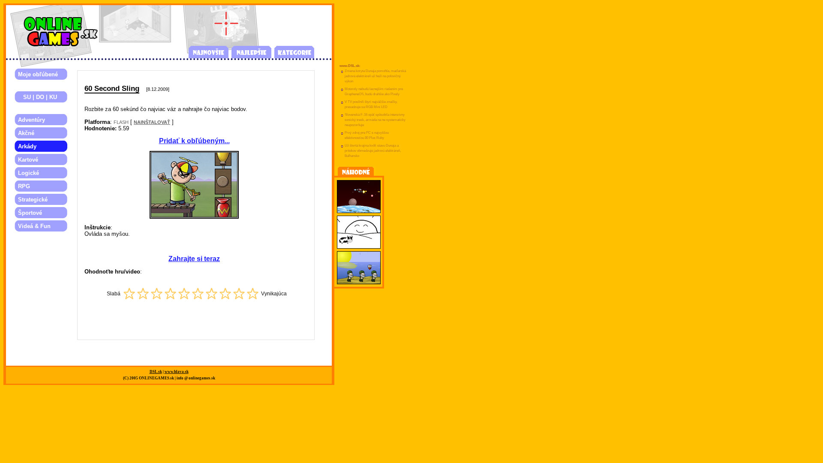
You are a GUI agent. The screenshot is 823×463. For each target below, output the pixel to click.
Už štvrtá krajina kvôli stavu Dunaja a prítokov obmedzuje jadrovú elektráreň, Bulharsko (373, 151)
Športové (30, 213)
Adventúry (31, 120)
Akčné (26, 133)
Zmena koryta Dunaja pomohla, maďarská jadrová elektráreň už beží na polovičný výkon (375, 76)
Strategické (33, 199)
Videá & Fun (34, 226)
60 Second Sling (111, 88)
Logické (28, 173)
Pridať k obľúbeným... (194, 140)
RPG (24, 186)
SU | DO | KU (37, 97)
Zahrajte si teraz (194, 258)
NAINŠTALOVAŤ (152, 122)
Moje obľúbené (38, 74)
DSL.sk (156, 372)
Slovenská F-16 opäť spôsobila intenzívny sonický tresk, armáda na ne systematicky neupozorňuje (375, 120)
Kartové (28, 159)
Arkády (27, 146)
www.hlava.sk (177, 372)
